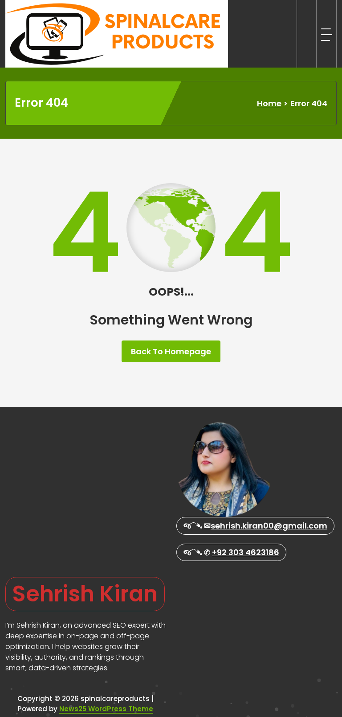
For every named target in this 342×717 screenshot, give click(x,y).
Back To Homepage (171, 351)
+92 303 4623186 (245, 552)
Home (269, 103)
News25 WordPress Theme (106, 708)
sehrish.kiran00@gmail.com (269, 525)
